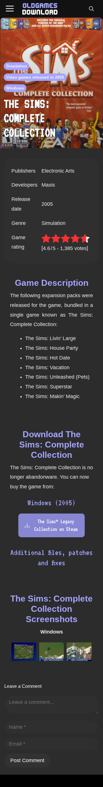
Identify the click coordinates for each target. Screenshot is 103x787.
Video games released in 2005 (35, 77)
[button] (91, 9)
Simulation (16, 66)
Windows (15, 88)
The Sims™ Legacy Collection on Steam (56, 525)
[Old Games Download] (40, 8)
